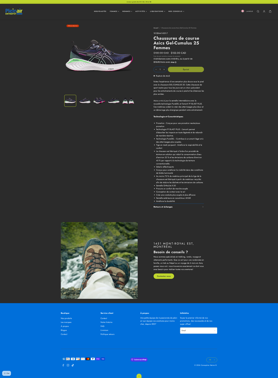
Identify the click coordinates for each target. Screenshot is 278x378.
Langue (249, 11)
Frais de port (157, 56)
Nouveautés (100, 11)
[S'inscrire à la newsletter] (214, 330)
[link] (264, 11)
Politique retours (107, 334)
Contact (64, 334)
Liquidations (156, 11)
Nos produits (66, 318)
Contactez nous (164, 276)
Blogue (64, 330)
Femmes (113, 11)
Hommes (126, 11)
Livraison (104, 330)
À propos (65, 326)
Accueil (156, 28)
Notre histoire (106, 322)
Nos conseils (175, 11)
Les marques (66, 322)
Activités (140, 11)
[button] (242, 11)
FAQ (102, 326)
